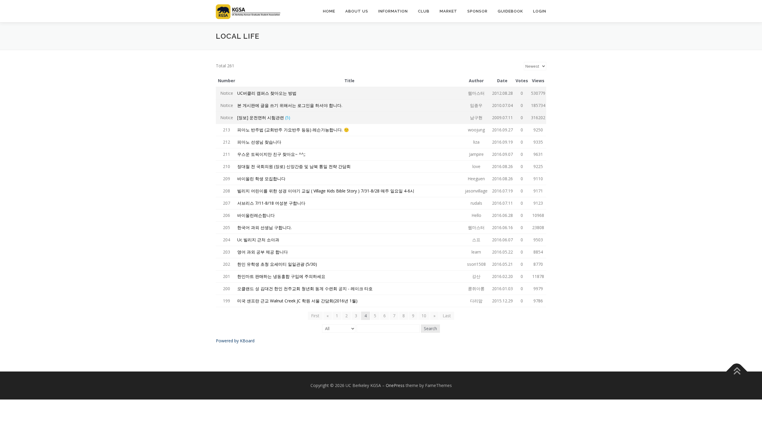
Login (539, 11)
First (315, 315)
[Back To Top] (736, 371)
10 (423, 315)
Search (430, 328)
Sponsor (477, 11)
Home (329, 11)
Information (393, 11)
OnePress (395, 385)
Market (448, 11)
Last (447, 315)
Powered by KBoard (235, 340)
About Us (356, 11)
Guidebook (510, 11)
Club (424, 11)
